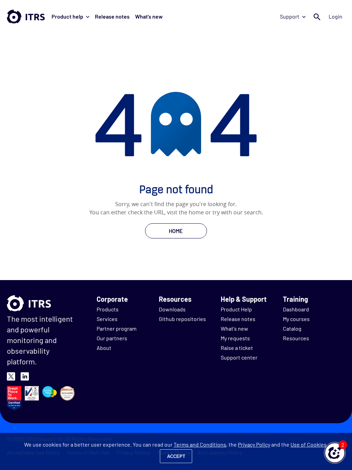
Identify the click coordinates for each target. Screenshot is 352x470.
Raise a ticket (237, 347)
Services (107, 319)
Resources (296, 338)
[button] (334, 452)
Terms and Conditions (200, 444)
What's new (149, 16)
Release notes (112, 16)
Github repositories (182, 319)
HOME (176, 230)
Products (108, 309)
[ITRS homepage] (26, 16)
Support (289, 16)
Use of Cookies (308, 444)
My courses (296, 319)
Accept (176, 456)
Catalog (292, 328)
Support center (239, 357)
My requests (235, 338)
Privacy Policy (254, 444)
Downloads (172, 309)
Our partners (112, 338)
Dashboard (296, 309)
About (104, 347)
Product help (67, 16)
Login (335, 16)
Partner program (116, 328)
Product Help (236, 309)
